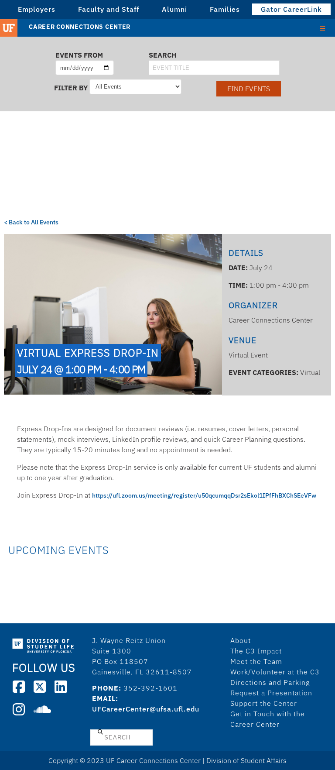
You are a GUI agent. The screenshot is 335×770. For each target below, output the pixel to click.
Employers (36, 9)
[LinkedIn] (60, 686)
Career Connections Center (79, 27)
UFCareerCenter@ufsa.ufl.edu (145, 709)
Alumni (174, 9)
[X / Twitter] (39, 686)
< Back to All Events (31, 222)
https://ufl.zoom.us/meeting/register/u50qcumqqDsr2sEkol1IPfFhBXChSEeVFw (204, 495)
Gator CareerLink (291, 9)
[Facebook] (18, 686)
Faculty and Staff (108, 9)
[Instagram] (18, 709)
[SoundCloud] (42, 709)
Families (225, 9)
